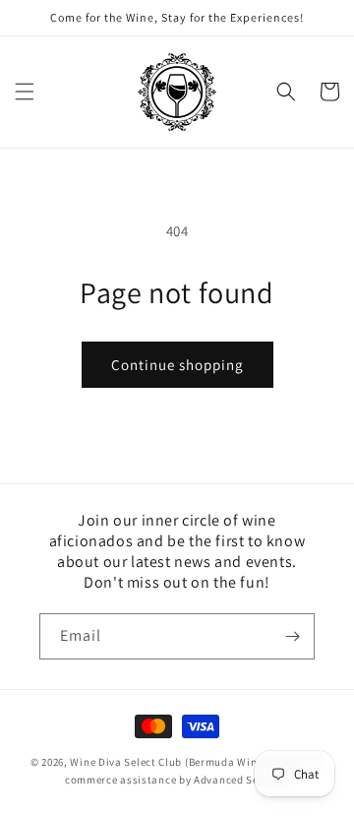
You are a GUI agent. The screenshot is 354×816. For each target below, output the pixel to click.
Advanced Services (241, 779)
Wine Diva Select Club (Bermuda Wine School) (187, 762)
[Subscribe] (292, 636)
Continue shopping (177, 364)
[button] (24, 91)
